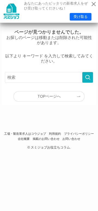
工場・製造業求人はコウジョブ (25, 133)
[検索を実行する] (87, 77)
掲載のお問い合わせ (46, 138)
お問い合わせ (71, 138)
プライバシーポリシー (79, 133)
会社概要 (24, 138)
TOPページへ (49, 96)
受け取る (81, 17)
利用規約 (55, 133)
